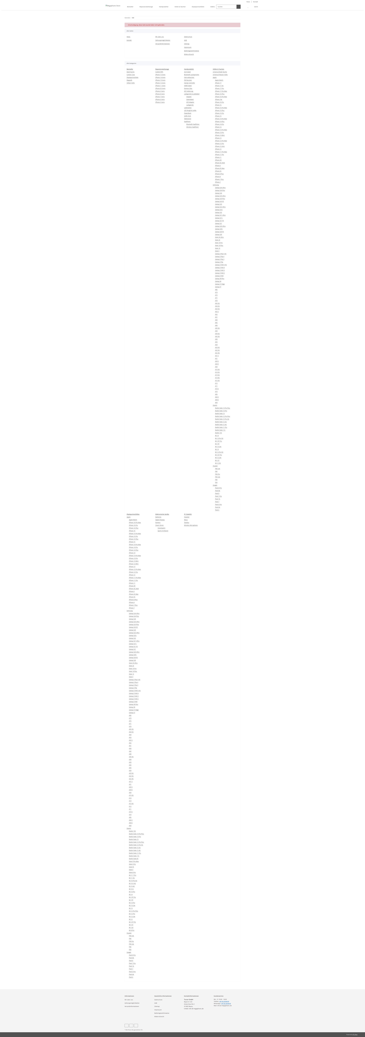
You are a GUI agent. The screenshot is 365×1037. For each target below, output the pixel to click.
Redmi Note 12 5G (221, 422)
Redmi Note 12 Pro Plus (222, 416)
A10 (216, 391)
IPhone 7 (218, 182)
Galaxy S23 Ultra (220, 196)
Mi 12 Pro (132, 914)
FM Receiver (188, 80)
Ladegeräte (190, 105)
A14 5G (217, 372)
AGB (185, 40)
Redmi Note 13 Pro (221, 411)
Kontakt (255, 2)
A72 (216, 295)
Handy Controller (189, 83)
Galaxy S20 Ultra (220, 226)
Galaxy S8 (218, 281)
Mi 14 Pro (132, 892)
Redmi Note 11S (220, 430)
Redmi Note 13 (220, 413)
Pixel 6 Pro (218, 504)
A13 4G (217, 378)
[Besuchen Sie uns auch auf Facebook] (127, 1025)
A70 (216, 300)
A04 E (217, 400)
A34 (216, 331)
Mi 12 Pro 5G (219, 452)
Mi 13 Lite (218, 446)
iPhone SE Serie (160, 88)
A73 (216, 292)
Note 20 (217, 240)
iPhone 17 (218, 83)
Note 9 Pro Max (134, 861)
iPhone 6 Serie (160, 99)
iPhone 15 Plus (219, 110)
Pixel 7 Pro (218, 496)
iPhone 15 (218, 116)
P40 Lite (217, 469)
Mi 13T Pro (218, 441)
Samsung (216, 185)
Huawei (215, 466)
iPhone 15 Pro (219, 113)
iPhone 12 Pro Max (221, 141)
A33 (130, 762)
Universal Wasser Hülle (220, 75)
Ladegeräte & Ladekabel (191, 94)
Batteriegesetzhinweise (191, 51)
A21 (216, 358)
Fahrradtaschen (189, 77)
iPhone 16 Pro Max (221, 97)
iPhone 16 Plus (219, 94)
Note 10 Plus (219, 245)
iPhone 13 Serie (160, 80)
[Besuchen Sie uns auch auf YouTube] (131, 1025)
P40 (216, 471)
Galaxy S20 (218, 234)
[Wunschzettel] (248, 6)
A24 (216, 345)
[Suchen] (238, 7)
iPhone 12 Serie (160, 83)
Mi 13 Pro (132, 903)
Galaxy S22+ (219, 210)
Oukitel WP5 (159, 72)
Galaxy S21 (218, 223)
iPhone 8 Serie (160, 94)
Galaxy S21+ (219, 218)
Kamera (157, 522)
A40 (216, 325)
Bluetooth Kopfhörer (192, 124)
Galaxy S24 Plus (220, 190)
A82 (216, 289)
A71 (216, 298)
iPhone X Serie (160, 91)
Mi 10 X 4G (132, 883)
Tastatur (186, 522)
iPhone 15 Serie (160, 75)
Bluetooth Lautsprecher (191, 75)
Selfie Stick (187, 116)
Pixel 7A (217, 499)
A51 (216, 317)
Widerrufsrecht (189, 54)
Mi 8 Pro (131, 930)
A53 (130, 737)
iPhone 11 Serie (160, 86)
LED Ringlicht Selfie (190, 110)
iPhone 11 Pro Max (221, 152)
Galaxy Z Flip (219, 262)
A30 (216, 339)
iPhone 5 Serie (160, 102)
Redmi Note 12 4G (221, 424)
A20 (216, 367)
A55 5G (217, 303)
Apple (215, 77)
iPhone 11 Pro (219, 154)
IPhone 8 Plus (219, 174)
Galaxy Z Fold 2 (220, 273)
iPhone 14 (218, 127)
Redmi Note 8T (133, 859)
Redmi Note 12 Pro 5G (222, 419)
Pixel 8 (217, 493)
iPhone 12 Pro (219, 143)
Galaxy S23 (218, 204)
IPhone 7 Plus (219, 179)
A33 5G (217, 334)
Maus (186, 520)
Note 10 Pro (219, 243)
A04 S (217, 397)
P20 (216, 482)
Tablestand (187, 119)
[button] (244, 6)
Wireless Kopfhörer (192, 127)
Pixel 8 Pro (218, 488)
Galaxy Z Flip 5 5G (220, 254)
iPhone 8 (218, 176)
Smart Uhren (159, 525)
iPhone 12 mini (220, 146)
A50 (216, 320)
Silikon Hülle (131, 83)
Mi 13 (217, 449)
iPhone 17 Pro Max (221, 91)
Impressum (187, 47)
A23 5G (217, 347)
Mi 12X (131, 927)
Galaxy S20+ (219, 229)
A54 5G (217, 306)
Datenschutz (188, 37)
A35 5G (217, 328)
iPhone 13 (218, 138)
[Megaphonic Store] (113, 6)
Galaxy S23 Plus (220, 199)
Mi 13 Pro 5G (219, 438)
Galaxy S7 (218, 287)
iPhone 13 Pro (219, 132)
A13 (130, 801)
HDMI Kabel (188, 86)
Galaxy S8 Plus (219, 278)
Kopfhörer (187, 121)
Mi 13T (217, 444)
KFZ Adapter (190, 102)
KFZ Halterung (188, 91)
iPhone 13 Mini (220, 135)
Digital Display (160, 520)
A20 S (217, 361)
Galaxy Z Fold (219, 276)
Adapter (189, 97)
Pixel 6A (217, 507)
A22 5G (217, 350)
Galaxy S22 (218, 212)
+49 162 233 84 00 (226, 1003)
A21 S (217, 356)
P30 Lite (217, 477)
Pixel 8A (217, 491)
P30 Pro (217, 474)
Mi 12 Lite (218, 458)
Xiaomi (215, 405)
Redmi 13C (218, 433)
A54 (130, 735)
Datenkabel (190, 99)
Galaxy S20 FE (219, 232)
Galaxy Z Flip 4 (219, 256)
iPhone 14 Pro (219, 124)
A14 (130, 798)
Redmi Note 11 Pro (221, 427)
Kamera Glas (188, 88)
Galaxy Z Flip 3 (219, 259)
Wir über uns (159, 37)
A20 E (217, 364)
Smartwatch (161, 528)
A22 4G (217, 353)
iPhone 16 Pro (219, 102)
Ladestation (188, 108)
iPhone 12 (218, 149)
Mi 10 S (131, 889)
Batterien (158, 517)
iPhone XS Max (219, 168)
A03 (216, 402)
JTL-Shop (355, 1034)
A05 (216, 394)
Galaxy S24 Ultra (220, 187)
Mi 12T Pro (218, 455)
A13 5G (217, 375)
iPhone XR (218, 160)
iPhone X (218, 165)
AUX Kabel (187, 72)
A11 (216, 386)
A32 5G (217, 336)
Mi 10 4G (132, 886)
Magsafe (129, 80)
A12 (216, 383)
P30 (216, 480)
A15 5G (217, 369)
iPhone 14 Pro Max (221, 119)
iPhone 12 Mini (133, 564)
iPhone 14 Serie (160, 77)
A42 (216, 322)
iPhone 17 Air (219, 86)
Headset (186, 517)
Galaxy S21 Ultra (220, 215)
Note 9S (131, 867)
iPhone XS (218, 171)
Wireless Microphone (191, 525)
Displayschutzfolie (132, 77)
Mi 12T (217, 460)
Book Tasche (130, 72)
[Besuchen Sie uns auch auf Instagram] (136, 1025)
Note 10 (217, 248)
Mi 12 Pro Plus (133, 911)
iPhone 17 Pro (219, 88)
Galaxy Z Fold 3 (220, 270)
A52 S (217, 311)
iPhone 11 (218, 157)
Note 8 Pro (132, 872)
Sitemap (186, 44)
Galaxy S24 (218, 193)
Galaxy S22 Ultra (220, 207)
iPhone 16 (218, 105)
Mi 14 (217, 435)
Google (215, 485)
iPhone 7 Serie (160, 97)
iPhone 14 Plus (219, 121)
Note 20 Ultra (219, 237)
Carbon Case (131, 75)
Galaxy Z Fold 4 (220, 267)
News (248, 2)
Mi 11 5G (132, 878)
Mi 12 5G (218, 463)
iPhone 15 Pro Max (221, 108)
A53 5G (217, 309)
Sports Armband (163, 531)
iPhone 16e (218, 99)
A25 (216, 342)
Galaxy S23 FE (219, 201)
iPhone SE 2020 (220, 163)
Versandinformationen (162, 44)
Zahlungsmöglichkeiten (162, 40)
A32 (130, 765)
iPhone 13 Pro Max (221, 130)
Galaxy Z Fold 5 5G (221, 265)
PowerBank (187, 113)
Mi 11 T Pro (132, 875)
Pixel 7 (217, 502)
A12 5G (217, 380)
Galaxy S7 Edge (220, 284)
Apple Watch (219, 80)
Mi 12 (131, 919)
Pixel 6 (217, 510)
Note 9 (217, 251)
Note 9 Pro (132, 864)
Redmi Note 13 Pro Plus (222, 408)
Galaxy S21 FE (219, 221)
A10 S (217, 389)
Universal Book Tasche (220, 72)
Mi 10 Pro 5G (133, 881)
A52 (216, 314)
